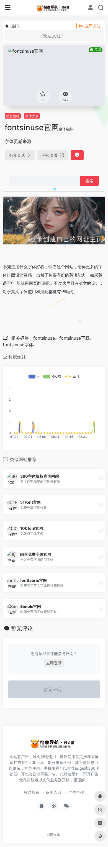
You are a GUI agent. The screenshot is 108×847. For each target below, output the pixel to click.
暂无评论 (22, 628)
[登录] (90, 8)
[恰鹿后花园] (54, 8)
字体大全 (31, 116)
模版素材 (12, 116)
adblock (36, 762)
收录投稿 (32, 792)
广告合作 (76, 792)
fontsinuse (44, 338)
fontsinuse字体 (18, 344)
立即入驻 (93, 26)
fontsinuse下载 (74, 338)
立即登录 (54, 663)
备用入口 (53, 792)
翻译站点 (65, 129)
